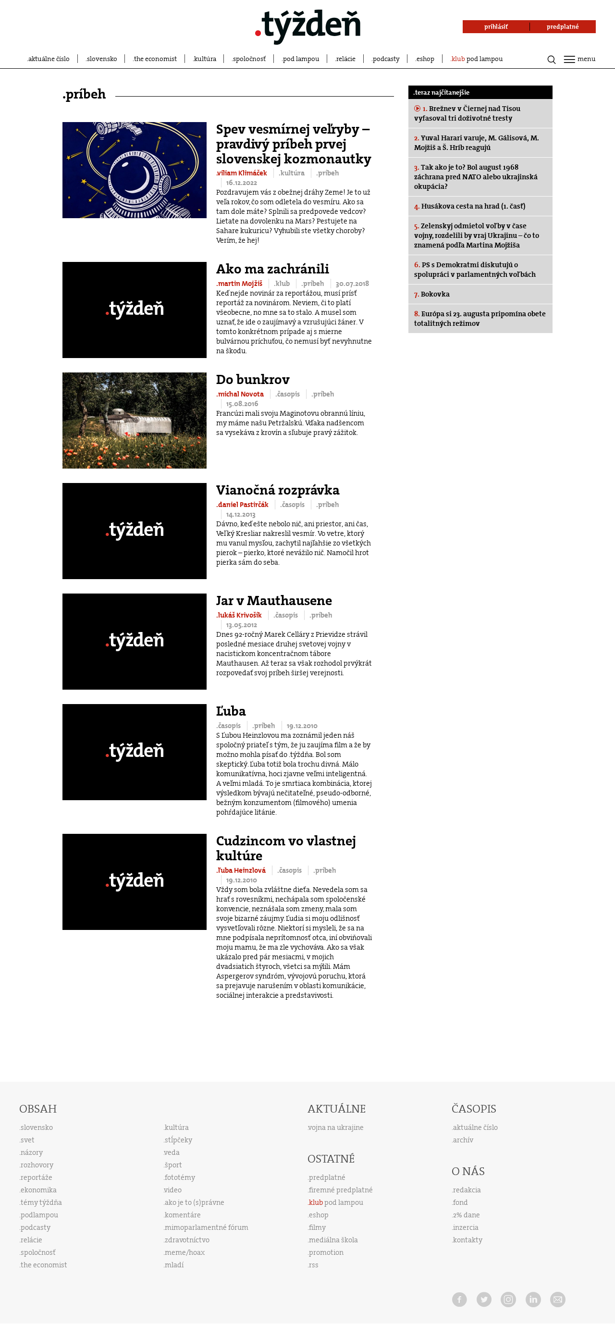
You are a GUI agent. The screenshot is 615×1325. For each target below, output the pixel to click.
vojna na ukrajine (336, 1127)
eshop (425, 58)
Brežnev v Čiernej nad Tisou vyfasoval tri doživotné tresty (467, 113)
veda (172, 1152)
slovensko (102, 58)
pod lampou (301, 58)
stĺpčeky (178, 1140)
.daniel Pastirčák (243, 504)
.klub (282, 283)
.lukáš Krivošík (239, 615)
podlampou (39, 1215)
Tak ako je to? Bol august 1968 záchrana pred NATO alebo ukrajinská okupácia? (476, 176)
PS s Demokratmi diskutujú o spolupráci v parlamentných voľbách (475, 269)
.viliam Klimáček (242, 173)
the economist (155, 58)
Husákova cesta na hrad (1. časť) (470, 206)
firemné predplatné (341, 1190)
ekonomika (39, 1190)
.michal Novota (240, 394)
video (173, 1190)
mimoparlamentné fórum (206, 1227)
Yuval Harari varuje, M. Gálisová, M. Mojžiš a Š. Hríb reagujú (476, 142)
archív (463, 1140)
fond (460, 1202)
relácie (346, 58)
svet (28, 1140)
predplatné (327, 1177)
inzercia (466, 1227)
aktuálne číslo (49, 58)
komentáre (183, 1215)
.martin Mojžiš (240, 283)
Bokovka (432, 294)
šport (173, 1165)
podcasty (386, 58)
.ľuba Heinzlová (241, 870)
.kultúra (292, 173)
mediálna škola (333, 1240)
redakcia (467, 1190)
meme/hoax (185, 1252)
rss (314, 1265)
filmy (317, 1227)
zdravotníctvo (187, 1240)
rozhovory (37, 1165)
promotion (326, 1252)
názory (32, 1152)
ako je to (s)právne (194, 1202)
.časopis (288, 394)
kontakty (467, 1240)
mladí (174, 1265)
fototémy (180, 1177)
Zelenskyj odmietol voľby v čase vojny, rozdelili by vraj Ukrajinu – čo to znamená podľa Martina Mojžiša (476, 235)
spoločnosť (249, 58)
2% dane (466, 1215)
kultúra (205, 58)
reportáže (36, 1177)
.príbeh (327, 173)
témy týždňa (41, 1202)
